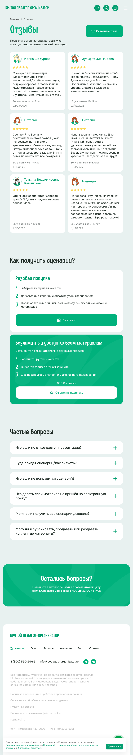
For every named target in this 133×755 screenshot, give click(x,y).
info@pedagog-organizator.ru (59, 661)
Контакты (66, 648)
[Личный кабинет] (106, 8)
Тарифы (49, 648)
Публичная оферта (22, 706)
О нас (34, 648)
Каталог (20, 648)
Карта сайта (17, 719)
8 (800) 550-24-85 (23, 661)
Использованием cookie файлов (23, 745)
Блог (80, 648)
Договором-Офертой (29, 747)
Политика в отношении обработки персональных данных (46, 694)
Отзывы (94, 648)
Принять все (114, 746)
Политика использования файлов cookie (35, 713)
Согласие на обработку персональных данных (39, 700)
